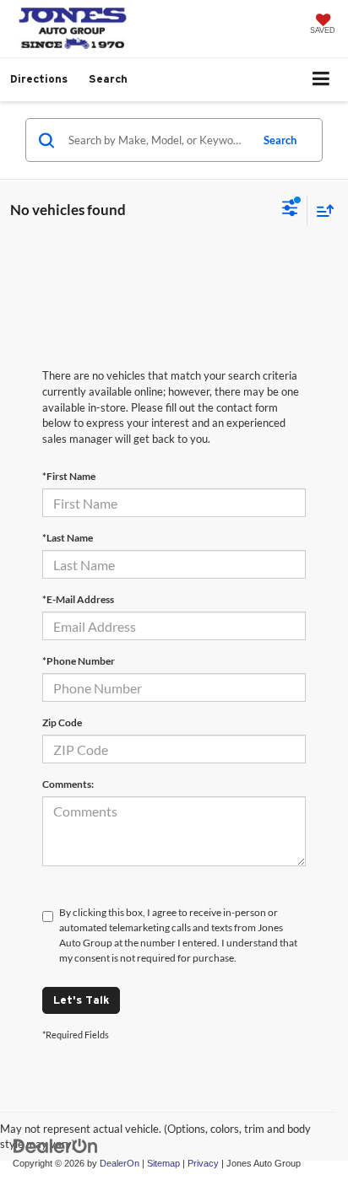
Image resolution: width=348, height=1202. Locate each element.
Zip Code (62, 722)
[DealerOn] (56, 1145)
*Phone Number (78, 661)
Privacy (203, 1163)
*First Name (68, 476)
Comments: (68, 784)
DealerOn (119, 1163)
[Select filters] (290, 210)
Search (280, 140)
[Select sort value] (320, 210)
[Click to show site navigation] (321, 79)
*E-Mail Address (78, 599)
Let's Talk (81, 1000)
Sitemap (163, 1163)
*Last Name (67, 537)
